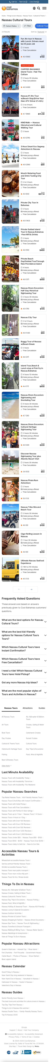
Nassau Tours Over (33, 841)
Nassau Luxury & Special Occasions (15, 910)
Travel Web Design (25, 1046)
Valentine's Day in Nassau (11, 985)
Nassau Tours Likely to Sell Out (13, 844)
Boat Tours (6, 733)
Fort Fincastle (19, 953)
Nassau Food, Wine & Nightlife (13, 903)
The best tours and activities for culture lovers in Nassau (23, 1001)
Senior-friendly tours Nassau (12, 998)
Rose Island (32, 949)
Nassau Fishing (32, 900)
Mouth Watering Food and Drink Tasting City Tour (31, 176)
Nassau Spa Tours (8, 923)
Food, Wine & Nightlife (34, 754)
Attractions (28, 708)
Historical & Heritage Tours (12, 749)
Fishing (4, 754)
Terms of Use (27, 1037)
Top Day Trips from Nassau (12, 1005)
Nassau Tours (27, 16)
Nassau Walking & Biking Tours (13, 930)
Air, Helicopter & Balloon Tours (35, 718)
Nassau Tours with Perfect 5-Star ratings (17, 811)
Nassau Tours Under (11, 837)
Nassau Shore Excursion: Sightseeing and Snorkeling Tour (32, 397)
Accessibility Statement (34, 1034)
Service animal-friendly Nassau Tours (16, 864)
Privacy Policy (14, 1037)
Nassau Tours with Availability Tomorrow (17, 781)
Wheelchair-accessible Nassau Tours (16, 860)
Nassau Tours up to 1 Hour (12, 814)
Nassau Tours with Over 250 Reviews (16, 824)
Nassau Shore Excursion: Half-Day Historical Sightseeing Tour (32, 290)
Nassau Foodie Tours (10, 1011)
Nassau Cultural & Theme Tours (14, 896)
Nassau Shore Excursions (34, 920)
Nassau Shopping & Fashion (12, 920)
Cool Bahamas (29, 1041)
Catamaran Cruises (33, 733)
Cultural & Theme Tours (41, 16)
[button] (24, 622)
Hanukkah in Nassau (30, 979)
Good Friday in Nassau (10, 972)
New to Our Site (33, 844)
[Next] (31, 589)
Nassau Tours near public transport (15, 870)
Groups (24, 1027)
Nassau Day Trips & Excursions (13, 900)
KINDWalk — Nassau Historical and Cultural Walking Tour (31, 125)
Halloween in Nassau (9, 982)
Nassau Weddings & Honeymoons (14, 933)
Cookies (37, 1037)
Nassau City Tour (29, 317)
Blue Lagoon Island (9, 959)
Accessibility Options (15, 1034)
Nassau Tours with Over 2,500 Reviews (17, 834)
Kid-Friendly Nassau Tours (32, 797)
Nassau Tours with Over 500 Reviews (16, 827)
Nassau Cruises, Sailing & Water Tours (16, 893)
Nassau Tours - (32, 837)
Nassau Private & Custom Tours (14, 916)
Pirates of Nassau (20, 956)
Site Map (12, 1046)
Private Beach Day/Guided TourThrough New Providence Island (32, 261)
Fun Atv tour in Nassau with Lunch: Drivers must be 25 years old (32, 41)
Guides (42, 708)
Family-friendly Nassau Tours (31, 1011)
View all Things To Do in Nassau (14, 937)
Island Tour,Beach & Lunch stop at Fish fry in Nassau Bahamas (32, 368)
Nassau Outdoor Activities (12, 913)
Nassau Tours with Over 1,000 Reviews (16, 831)
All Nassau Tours (8, 717)
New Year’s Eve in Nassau (11, 979)
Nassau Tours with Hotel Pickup (14, 804)
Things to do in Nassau (14, 16)
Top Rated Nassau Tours (11, 797)
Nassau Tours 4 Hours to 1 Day (13, 817)
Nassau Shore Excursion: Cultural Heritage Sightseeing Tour (32, 427)
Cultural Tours (31, 744)
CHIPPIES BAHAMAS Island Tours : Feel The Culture (31, 72)
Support (12, 1030)
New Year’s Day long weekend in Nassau (17, 975)
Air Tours (5, 725)
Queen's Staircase (8, 949)
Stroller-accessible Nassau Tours (14, 867)
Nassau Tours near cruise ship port (15, 874)
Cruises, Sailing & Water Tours (35, 726)
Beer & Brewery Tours (10, 760)
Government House (33, 953)
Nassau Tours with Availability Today (15, 778)
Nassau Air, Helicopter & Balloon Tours (16, 890)
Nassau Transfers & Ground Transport (16, 926)
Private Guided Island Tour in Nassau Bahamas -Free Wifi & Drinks (32, 232)
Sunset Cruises (31, 738)
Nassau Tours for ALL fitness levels (15, 877)
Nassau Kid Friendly (36, 906)
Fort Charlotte (7, 953)
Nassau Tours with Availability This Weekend (18, 785)
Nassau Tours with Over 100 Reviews (16, 821)
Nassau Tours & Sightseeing (27, 923)
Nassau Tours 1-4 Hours (33, 814)
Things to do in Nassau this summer (15, 1008)
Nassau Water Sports (35, 930)
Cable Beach (6, 956)
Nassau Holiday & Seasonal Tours (14, 906)
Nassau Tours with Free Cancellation (15, 807)
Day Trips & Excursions (34, 749)
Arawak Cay (22, 949)
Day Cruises (6, 738)
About (20, 1030)
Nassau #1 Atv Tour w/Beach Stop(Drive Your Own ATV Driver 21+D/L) (32, 98)
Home (4, 16)
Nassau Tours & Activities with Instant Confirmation (21, 801)
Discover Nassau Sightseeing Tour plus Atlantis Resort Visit (31, 456)
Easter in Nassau (25, 982)
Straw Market (34, 956)
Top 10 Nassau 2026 (10, 1015)
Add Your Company (31, 1030)
